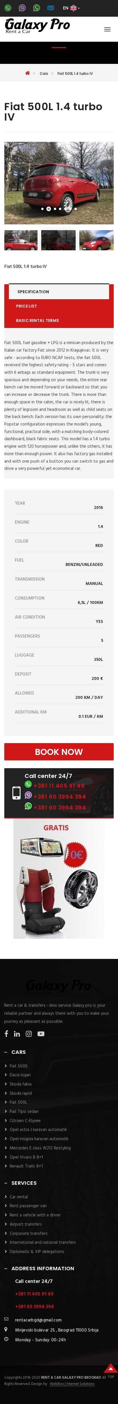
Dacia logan (20, 1075)
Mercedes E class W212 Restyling (40, 1148)
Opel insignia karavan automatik (39, 1139)
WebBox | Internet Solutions (72, 1384)
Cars (44, 73)
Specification (33, 292)
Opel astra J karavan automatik (38, 1129)
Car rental (19, 1197)
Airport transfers (26, 1224)
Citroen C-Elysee (25, 1120)
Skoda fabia (21, 1084)
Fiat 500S (18, 1066)
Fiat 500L (18, 1102)
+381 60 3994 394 (59, 797)
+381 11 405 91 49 (58, 786)
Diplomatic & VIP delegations (37, 1251)
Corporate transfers (29, 1233)
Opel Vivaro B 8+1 (26, 1157)
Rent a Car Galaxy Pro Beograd (71, 1378)
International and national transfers (43, 1242)
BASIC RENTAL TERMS (37, 320)
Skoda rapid (21, 1093)
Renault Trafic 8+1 (26, 1166)
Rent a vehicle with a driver (35, 1215)
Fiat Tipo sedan (24, 1111)
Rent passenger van (28, 1206)
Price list (26, 306)
